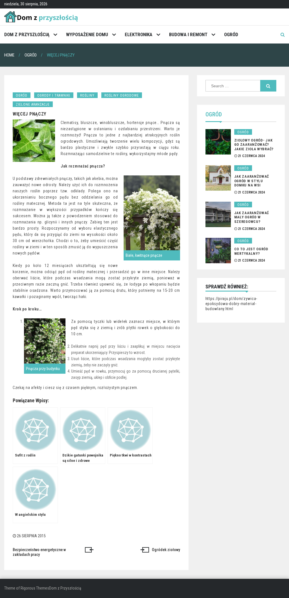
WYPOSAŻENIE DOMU (87, 34)
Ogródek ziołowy (166, 549)
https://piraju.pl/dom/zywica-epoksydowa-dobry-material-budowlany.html (231, 303)
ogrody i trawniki (53, 95)
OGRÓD (231, 34)
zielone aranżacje (33, 104)
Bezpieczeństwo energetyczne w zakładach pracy (39, 552)
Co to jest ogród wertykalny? (251, 251)
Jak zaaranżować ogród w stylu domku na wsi (251, 180)
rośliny (87, 95)
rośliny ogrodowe (121, 95)
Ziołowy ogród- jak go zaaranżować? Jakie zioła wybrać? (253, 144)
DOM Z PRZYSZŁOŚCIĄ (26, 34)
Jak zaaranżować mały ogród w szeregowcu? (251, 217)
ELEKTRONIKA (138, 34)
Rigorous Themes (35, 588)
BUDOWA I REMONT (188, 34)
